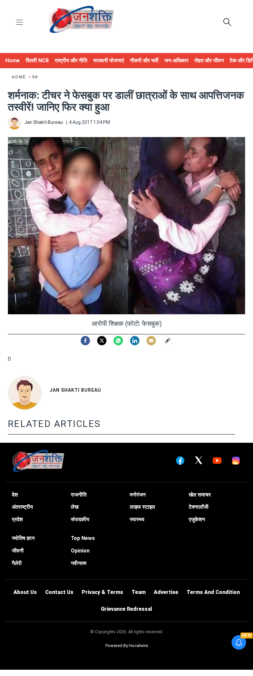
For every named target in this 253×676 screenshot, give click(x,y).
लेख (74, 507)
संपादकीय (80, 519)
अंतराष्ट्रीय (22, 507)
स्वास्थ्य (137, 519)
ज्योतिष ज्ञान (23, 538)
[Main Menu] (19, 23)
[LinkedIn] (135, 341)
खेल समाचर (200, 495)
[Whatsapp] (118, 341)
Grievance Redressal (126, 609)
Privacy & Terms (102, 592)
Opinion (80, 551)
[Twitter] (102, 341)
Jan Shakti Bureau (75, 390)
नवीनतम (78, 563)
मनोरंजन (138, 495)
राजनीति (79, 495)
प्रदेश (17, 519)
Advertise (166, 592)
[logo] (81, 20)
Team (138, 592)
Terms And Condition (213, 592)
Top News (83, 538)
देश (35, 77)
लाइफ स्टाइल (142, 507)
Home (20, 77)
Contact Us (59, 592)
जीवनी (18, 551)
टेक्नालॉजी (199, 507)
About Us (25, 592)
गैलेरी (17, 563)
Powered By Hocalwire (126, 645)
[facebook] (85, 341)
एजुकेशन (197, 519)
